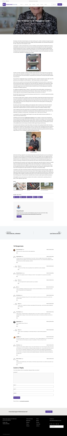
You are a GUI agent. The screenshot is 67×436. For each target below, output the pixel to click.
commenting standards (24, 401)
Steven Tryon (18, 321)
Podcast (41, 4)
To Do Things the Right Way (18, 190)
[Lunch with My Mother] (47, 186)
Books (46, 4)
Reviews (34, 4)
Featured (26, 4)
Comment (15, 372)
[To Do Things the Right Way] (19, 186)
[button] (63, 4)
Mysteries (28, 190)
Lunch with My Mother (44, 190)
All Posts (19, 216)
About (21, 4)
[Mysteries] (33, 186)
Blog (30, 4)
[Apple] (4, 1)
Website (14, 393)
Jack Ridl (17, 336)
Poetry (38, 4)
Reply (17, 262)
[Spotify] (6, 1)
